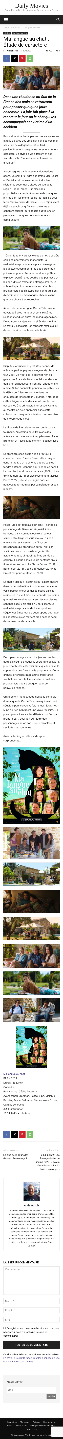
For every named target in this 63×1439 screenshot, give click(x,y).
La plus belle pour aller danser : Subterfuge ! (15, 1156)
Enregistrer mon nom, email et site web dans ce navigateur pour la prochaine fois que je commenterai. (31, 1332)
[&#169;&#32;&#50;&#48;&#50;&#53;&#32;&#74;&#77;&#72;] (31, 238)
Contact (9, 1425)
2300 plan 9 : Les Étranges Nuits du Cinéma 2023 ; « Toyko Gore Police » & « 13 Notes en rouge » (47, 1162)
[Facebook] (6, 58)
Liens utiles (21, 1425)
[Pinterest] (22, 58)
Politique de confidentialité (42, 1425)
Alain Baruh (12, 50)
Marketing (25, 1422)
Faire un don (31, 1429)
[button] (58, 19)
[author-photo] (32, 1200)
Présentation (11, 1422)
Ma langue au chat (14, 1073)
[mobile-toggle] (5, 19)
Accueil (6, 27)
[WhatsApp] (30, 58)
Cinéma (16, 27)
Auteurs (36, 1422)
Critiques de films (32, 27)
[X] (14, 58)
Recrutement (49, 1422)
